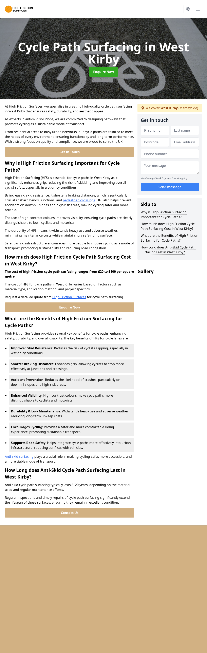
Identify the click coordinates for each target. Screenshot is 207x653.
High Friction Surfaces (69, 297)
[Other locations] (188, 9)
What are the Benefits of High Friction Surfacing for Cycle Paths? (169, 238)
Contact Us (69, 512)
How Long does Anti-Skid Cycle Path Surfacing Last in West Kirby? (168, 249)
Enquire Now (103, 72)
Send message (169, 187)
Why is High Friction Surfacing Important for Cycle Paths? (164, 214)
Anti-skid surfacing (19, 456)
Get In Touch (69, 152)
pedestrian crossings (79, 200)
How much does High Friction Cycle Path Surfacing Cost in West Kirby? (168, 226)
